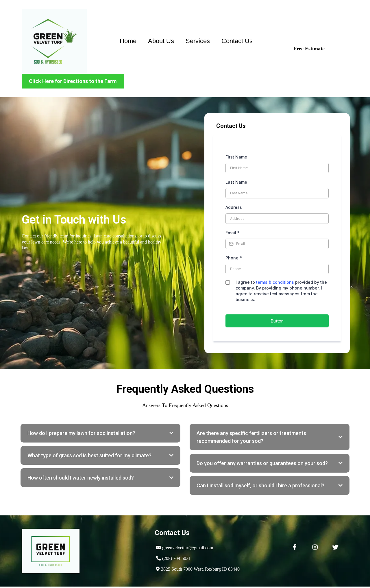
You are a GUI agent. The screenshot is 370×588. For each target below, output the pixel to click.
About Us (161, 41)
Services (198, 41)
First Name (236, 156)
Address (233, 207)
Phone (233, 257)
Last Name (236, 182)
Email (232, 232)
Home (128, 41)
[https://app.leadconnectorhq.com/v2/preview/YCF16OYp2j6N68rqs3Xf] (54, 41)
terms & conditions (275, 282)
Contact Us (237, 41)
